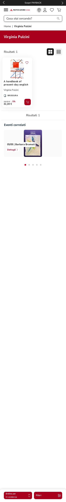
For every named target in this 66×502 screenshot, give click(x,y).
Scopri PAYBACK (33, 2)
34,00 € (7, 102)
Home (8, 26)
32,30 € (8, 104)
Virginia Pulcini (11, 90)
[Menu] (7, 10)
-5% (14, 101)
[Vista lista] (58, 51)
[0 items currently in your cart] (59, 10)
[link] (39, 10)
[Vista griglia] (50, 51)
